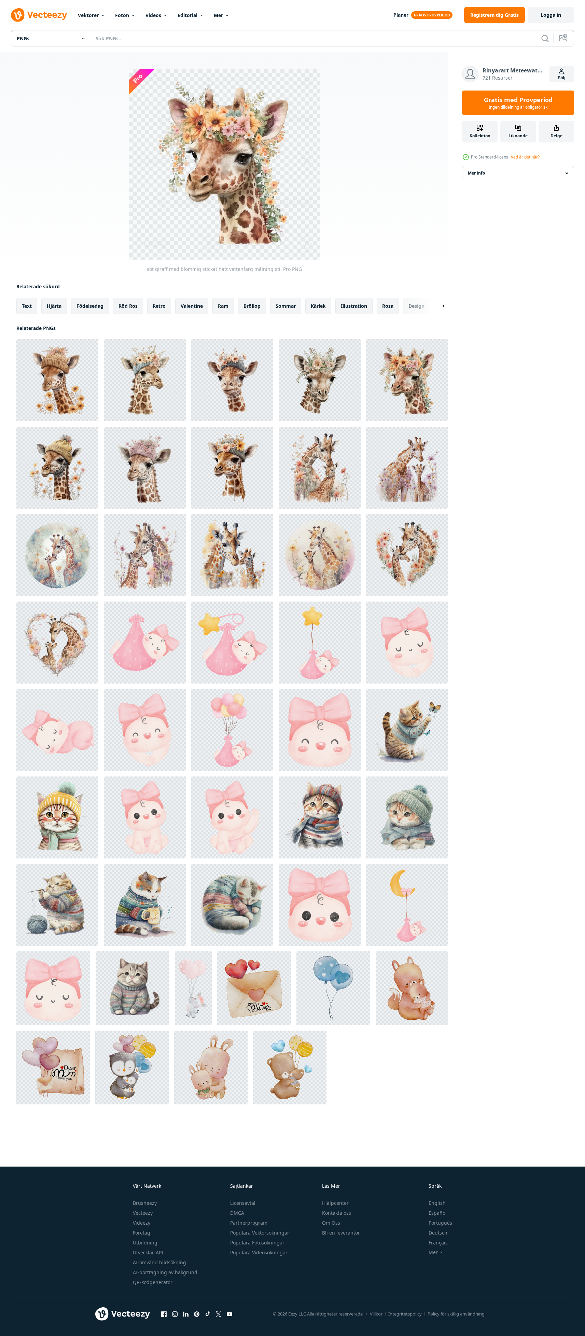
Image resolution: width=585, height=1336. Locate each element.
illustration (354, 306)
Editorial (187, 15)
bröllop (252, 306)
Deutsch (438, 1232)
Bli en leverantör (341, 1232)
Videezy (141, 1223)
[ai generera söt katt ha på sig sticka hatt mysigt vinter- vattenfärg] (407, 730)
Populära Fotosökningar (257, 1242)
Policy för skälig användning (456, 1314)
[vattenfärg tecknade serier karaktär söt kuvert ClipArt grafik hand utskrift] (254, 988)
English (437, 1203)
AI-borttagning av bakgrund (165, 1272)
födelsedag (89, 306)
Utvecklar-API (148, 1252)
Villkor (376, 1314)
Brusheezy (145, 1203)
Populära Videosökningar (259, 1252)
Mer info (476, 173)
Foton (122, 15)
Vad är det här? (525, 157)
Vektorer (88, 15)
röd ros (128, 306)
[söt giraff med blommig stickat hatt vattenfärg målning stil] (57, 380)
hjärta (54, 306)
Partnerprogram (248, 1223)
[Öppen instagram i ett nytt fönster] (175, 1314)
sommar (286, 306)
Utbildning (145, 1242)
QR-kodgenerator (152, 1282)
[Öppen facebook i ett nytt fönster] (164, 1314)
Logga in (551, 15)
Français (438, 1242)
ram (223, 306)
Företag (141, 1232)
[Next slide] (437, 306)
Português (440, 1223)
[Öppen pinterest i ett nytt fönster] (196, 1314)
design (416, 306)
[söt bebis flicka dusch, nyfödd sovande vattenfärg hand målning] (232, 643)
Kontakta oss (336, 1213)
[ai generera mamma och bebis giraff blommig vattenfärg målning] (320, 468)
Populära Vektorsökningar (259, 1232)
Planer (400, 15)
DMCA (237, 1213)
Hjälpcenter (335, 1203)
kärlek (318, 306)
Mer (218, 15)
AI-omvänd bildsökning (159, 1262)
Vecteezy (143, 1213)
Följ (562, 78)
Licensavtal (242, 1203)
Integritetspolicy (405, 1314)
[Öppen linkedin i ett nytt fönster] (186, 1314)
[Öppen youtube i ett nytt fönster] (229, 1314)
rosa (387, 306)
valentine (192, 306)
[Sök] (545, 38)
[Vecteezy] (39, 15)
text (27, 306)
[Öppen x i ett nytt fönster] (218, 1314)
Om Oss (331, 1223)
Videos (153, 15)
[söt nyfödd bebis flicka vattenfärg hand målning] (407, 643)
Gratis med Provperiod (518, 103)
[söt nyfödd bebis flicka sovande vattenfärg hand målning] (145, 643)
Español (438, 1213)
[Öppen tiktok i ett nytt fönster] (207, 1314)
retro (159, 306)
